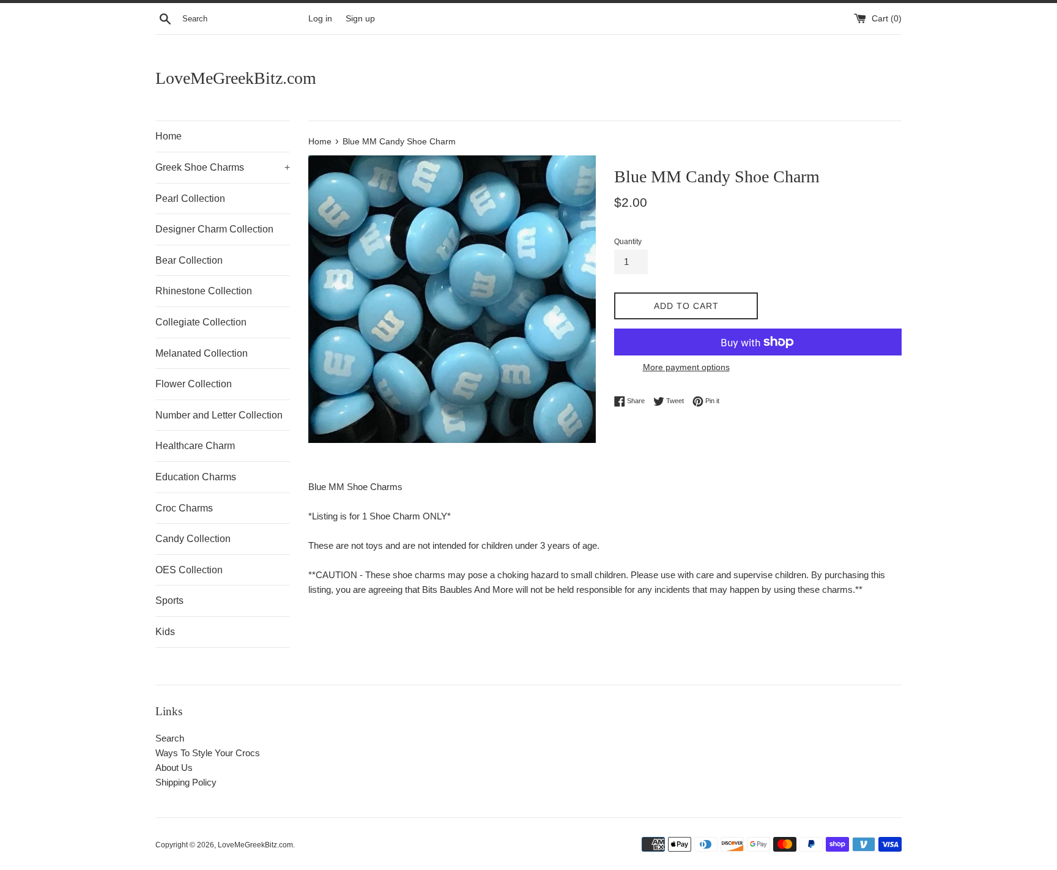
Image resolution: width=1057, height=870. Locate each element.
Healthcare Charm (195, 446)
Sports (169, 600)
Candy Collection (193, 539)
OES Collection (189, 570)
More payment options (686, 367)
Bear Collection (189, 260)
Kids (165, 631)
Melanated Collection (201, 353)
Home (168, 136)
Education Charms (195, 477)
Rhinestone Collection (203, 291)
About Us (174, 767)
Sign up (360, 18)
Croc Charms (184, 508)
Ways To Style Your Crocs (207, 753)
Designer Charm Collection (214, 229)
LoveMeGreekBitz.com (235, 78)
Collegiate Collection (201, 322)
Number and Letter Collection (219, 415)
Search (169, 738)
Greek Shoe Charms (222, 167)
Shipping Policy (186, 782)
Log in (320, 18)
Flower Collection (193, 384)
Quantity (628, 241)
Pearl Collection (190, 198)
